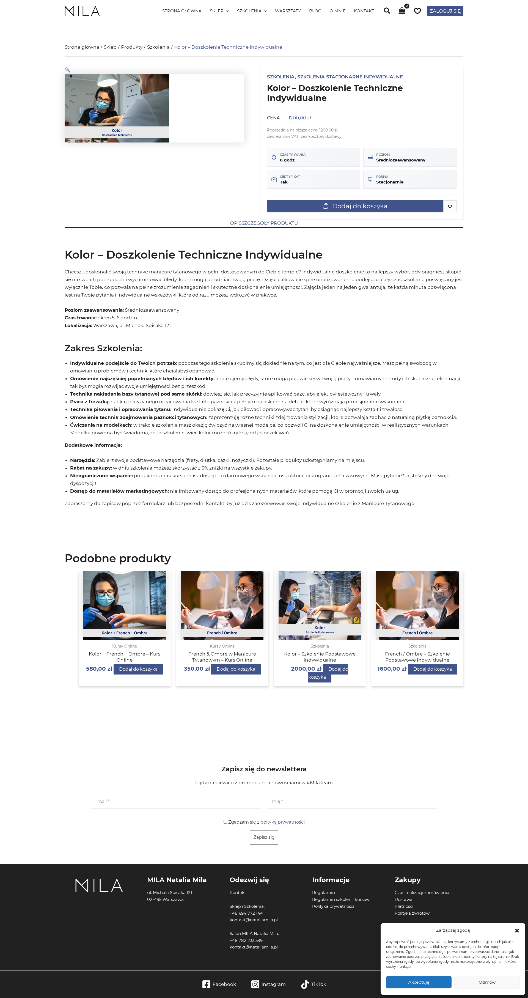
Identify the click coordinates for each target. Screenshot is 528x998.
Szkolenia (281, 76)
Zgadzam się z (266, 822)
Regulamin (323, 892)
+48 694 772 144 (246, 913)
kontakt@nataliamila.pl (254, 947)
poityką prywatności (282, 822)
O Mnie (338, 10)
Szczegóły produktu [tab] (269, 223)
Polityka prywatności (333, 906)
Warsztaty (288, 10)
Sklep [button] (217, 10)
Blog (315, 10)
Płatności (404, 906)
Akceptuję (418, 982)
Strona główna (182, 10)
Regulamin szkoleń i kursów (341, 899)
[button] (517, 930)
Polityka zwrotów (412, 913)
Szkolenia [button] (249, 10)
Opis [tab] (235, 223)
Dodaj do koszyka (360, 206)
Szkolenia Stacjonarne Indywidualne (350, 76)
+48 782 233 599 (246, 940)
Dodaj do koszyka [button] (138, 669)
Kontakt (364, 10)
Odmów (487, 982)
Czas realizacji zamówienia (422, 892)
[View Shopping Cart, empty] (402, 11)
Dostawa (404, 899)
